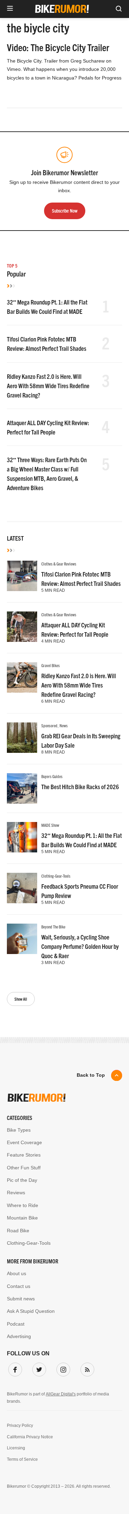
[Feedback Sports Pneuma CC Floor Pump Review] (22, 888)
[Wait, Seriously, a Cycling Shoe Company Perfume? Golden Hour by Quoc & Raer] (22, 939)
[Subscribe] (86, 1368)
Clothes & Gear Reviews (58, 563)
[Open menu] (10, 9)
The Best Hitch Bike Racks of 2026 (80, 787)
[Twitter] (38, 1368)
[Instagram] (62, 1368)
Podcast (15, 1324)
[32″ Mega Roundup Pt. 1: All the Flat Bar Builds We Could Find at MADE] (22, 837)
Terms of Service (22, 1459)
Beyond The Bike (53, 926)
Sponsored (49, 725)
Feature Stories (24, 1155)
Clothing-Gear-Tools (56, 875)
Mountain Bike (22, 1218)
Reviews (16, 1192)
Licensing (16, 1448)
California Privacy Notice (30, 1436)
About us (16, 1273)
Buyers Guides (52, 776)
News (64, 725)
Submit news (21, 1298)
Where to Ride (22, 1205)
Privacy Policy (20, 1425)
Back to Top (91, 1075)
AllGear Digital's (61, 1394)
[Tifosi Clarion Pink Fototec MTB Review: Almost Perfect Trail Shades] (22, 576)
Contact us (18, 1286)
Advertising (19, 1336)
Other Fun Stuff (24, 1167)
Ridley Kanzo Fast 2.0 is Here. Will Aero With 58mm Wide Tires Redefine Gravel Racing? (48, 385)
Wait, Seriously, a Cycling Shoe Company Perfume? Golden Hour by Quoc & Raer (80, 946)
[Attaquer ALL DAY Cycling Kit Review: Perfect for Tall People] (22, 626)
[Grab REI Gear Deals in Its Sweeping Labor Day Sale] (22, 737)
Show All (20, 998)
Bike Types (19, 1130)
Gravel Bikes (50, 665)
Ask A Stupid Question (31, 1311)
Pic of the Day (22, 1180)
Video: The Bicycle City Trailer (58, 47)
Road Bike (18, 1230)
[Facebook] (14, 1368)
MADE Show (50, 825)
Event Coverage (24, 1142)
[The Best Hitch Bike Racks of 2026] (22, 788)
